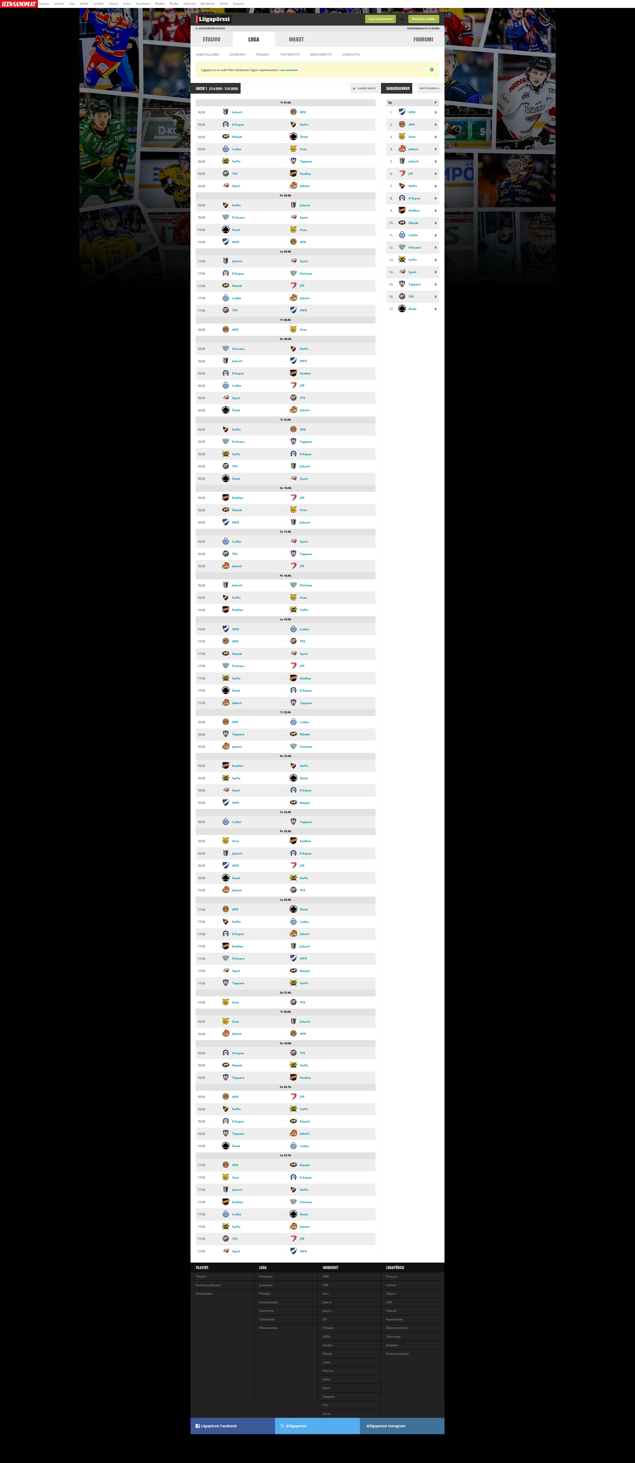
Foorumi (423, 39)
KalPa (304, 124)
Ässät (304, 137)
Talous (113, 3)
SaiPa (236, 161)
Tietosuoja (393, 1336)
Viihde (84, 3)
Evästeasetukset (397, 1353)
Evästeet (392, 1345)
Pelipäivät (266, 1276)
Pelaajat (263, 54)
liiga (253, 39)
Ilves (303, 149)
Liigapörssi (395, 1267)
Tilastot (202, 1267)
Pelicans (238, 217)
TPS (235, 174)
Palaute (391, 1311)
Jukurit (237, 112)
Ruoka (174, 3)
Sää (72, 3)
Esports (238, 3)
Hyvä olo (189, 3)
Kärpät (237, 137)
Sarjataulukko (207, 54)
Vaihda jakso (366, 88)
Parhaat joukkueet (208, 1285)
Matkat (160, 3)
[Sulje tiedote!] (414, 70)
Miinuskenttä (321, 54)
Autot (127, 3)
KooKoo (305, 174)
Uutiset (59, 3)
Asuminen (143, 3)
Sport (236, 186)
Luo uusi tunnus (381, 19)
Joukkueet (238, 54)
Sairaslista (351, 54)
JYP (302, 286)
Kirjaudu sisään (423, 19)
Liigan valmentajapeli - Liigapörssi (254, 19)
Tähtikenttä (290, 54)
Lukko (236, 149)
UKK (389, 1302)
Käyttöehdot (394, 1319)
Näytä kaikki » (429, 88)
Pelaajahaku (204, 1293)
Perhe (224, 3)
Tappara (306, 161)
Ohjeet (296, 39)
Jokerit (305, 186)
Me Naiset (208, 3)
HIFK (235, 242)
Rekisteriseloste (397, 1328)
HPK (303, 112)
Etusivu (44, 3)
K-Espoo (238, 124)
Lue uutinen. (288, 70)
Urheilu (99, 3)
